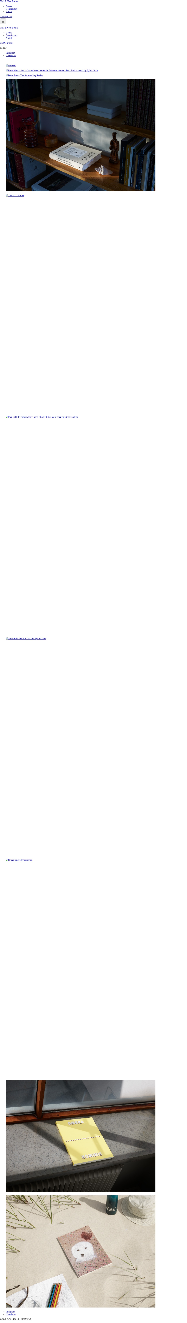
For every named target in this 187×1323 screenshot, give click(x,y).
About (9, 11)
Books (9, 6)
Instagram (10, 53)
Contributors (11, 9)
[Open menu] (3, 21)
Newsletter (11, 55)
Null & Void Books (9, 1)
